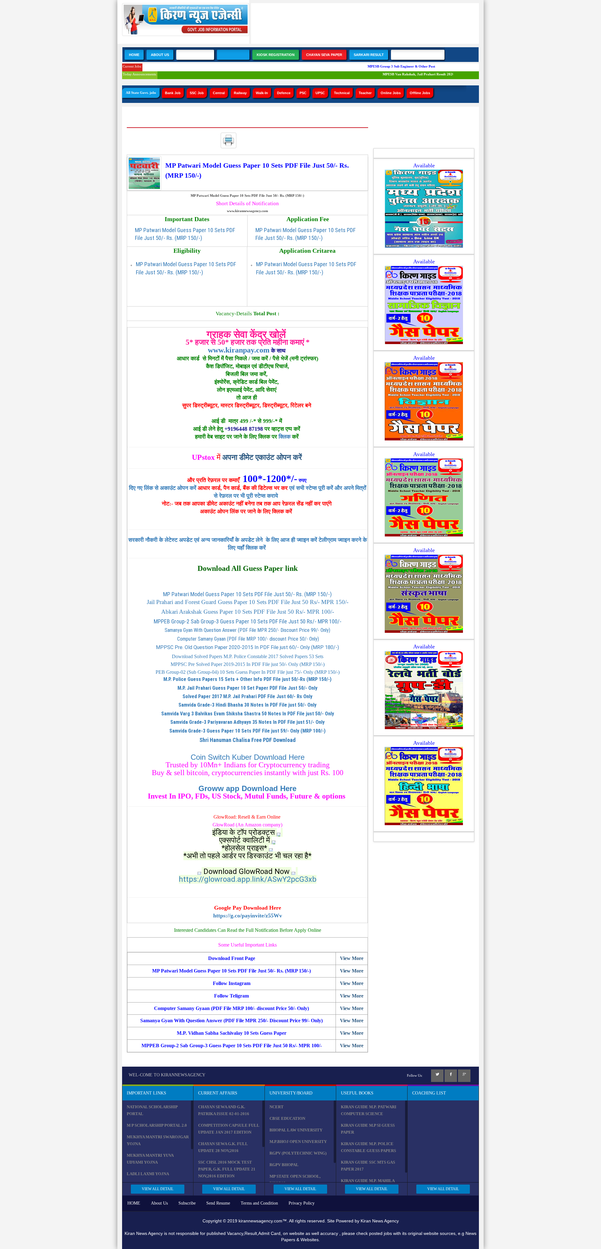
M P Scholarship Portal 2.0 (157, 1125)
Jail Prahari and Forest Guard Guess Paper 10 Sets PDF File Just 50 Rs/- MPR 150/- (247, 602)
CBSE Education (287, 1118)
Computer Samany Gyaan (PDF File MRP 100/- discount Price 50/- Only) (247, 639)
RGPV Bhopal (284, 1164)
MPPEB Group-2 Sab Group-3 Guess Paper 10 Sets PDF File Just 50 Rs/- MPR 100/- (248, 621)
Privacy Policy (302, 1203)
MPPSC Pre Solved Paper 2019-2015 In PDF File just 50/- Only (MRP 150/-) (248, 664)
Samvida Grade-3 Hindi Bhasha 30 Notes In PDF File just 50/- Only (247, 705)
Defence (283, 93)
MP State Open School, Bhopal (295, 1180)
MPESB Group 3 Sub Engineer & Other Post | (390, 66)
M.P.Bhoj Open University (298, 1141)
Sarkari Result (369, 55)
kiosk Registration (276, 55)
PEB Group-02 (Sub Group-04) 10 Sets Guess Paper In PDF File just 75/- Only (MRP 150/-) (248, 672)
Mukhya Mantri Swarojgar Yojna (158, 1140)
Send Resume (218, 1203)
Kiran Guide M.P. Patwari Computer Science (368, 1110)
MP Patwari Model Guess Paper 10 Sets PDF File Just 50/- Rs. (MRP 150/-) (247, 594)
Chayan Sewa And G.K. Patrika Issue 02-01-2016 (223, 1110)
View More (351, 958)
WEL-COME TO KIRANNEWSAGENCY (167, 1075)
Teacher (365, 93)
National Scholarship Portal (152, 1110)
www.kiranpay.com (239, 350)
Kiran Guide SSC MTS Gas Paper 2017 (368, 1165)
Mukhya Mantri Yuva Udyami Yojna (150, 1159)
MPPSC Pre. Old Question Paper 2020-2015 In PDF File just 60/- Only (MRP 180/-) (247, 647)
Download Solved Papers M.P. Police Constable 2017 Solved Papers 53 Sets (247, 656)
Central (219, 93)
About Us (160, 55)
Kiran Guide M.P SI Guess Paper (368, 1129)
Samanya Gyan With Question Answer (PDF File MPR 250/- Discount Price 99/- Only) (247, 630)
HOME (133, 1203)
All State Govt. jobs (141, 92)
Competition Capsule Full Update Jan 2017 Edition (228, 1129)
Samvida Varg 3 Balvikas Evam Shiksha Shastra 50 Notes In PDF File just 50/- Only (247, 714)
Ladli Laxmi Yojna (148, 1173)
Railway (240, 93)
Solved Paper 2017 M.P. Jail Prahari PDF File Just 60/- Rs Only (247, 696)
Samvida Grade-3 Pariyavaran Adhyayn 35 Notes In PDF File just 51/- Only (247, 722)
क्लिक (284, 437)
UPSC (320, 93)
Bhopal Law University (296, 1130)
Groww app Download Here (247, 788)
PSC (303, 93)
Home (134, 55)
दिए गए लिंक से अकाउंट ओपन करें (163, 488)
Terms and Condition (259, 1203)
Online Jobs (391, 93)
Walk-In (262, 93)
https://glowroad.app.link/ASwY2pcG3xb (247, 879)
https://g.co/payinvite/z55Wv (247, 915)
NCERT (277, 1106)
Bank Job (173, 93)
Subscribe (187, 1203)
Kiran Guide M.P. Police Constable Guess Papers (368, 1147)
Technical (342, 93)
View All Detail (157, 1189)
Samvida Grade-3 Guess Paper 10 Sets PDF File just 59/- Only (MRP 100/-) (247, 731)
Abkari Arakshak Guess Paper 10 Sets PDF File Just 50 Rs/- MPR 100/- (247, 611)
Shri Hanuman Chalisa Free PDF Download (247, 740)
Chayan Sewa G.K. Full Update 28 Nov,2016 (223, 1147)
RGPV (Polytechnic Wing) (298, 1153)
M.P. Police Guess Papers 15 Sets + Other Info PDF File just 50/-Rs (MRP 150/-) (247, 679)
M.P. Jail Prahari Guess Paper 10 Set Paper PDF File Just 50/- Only (247, 688)
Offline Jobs (420, 93)
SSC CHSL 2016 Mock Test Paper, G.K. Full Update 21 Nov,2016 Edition (226, 1169)
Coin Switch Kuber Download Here (248, 757)
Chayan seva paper (324, 55)
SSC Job (197, 93)
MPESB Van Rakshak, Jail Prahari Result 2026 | (407, 74)
